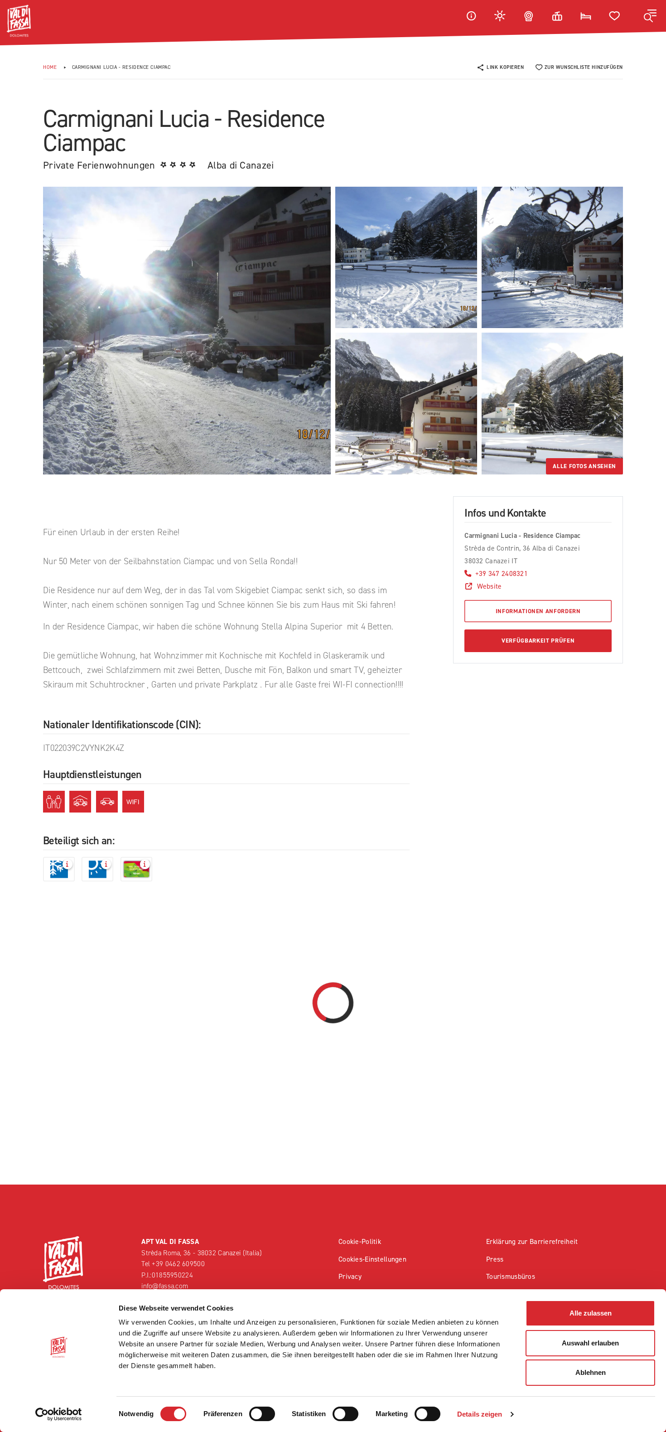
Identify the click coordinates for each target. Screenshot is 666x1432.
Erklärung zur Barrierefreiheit (532, 1241)
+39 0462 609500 (178, 1263)
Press (494, 1259)
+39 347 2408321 (501, 573)
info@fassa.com (164, 1286)
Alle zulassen (590, 1313)
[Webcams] (529, 15)
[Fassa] (19, 21)
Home (50, 67)
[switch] (262, 1414)
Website (489, 586)
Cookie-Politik (359, 1241)
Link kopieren (505, 67)
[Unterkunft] (586, 15)
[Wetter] (500, 15)
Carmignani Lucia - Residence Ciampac (121, 67)
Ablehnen (590, 1372)
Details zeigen (479, 1414)
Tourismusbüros (510, 1276)
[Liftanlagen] (557, 15)
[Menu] (650, 16)
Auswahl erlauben (590, 1343)
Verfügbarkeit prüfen (538, 640)
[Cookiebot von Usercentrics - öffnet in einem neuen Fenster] (58, 1414)
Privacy (350, 1276)
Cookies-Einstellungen (372, 1259)
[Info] (471, 15)
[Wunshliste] (615, 15)
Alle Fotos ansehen (584, 466)
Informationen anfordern (538, 611)
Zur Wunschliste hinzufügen (584, 67)
